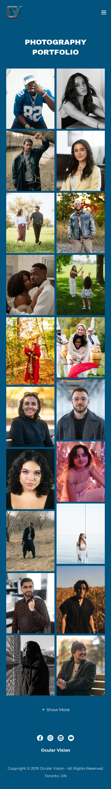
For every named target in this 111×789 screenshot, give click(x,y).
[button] (104, 12)
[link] (14, 12)
